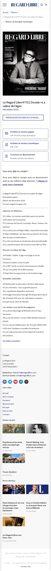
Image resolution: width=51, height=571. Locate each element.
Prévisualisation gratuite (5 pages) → (23, 117)
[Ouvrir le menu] (5, 4)
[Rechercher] (42, 5)
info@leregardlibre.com (25, 375)
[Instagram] (26, 382)
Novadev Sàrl (25, 566)
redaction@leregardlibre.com (24, 372)
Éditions (14, 12)
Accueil (5, 12)
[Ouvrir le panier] (46, 4)
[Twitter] (10, 382)
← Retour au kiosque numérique (18, 21)
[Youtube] (15, 382)
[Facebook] (5, 382)
